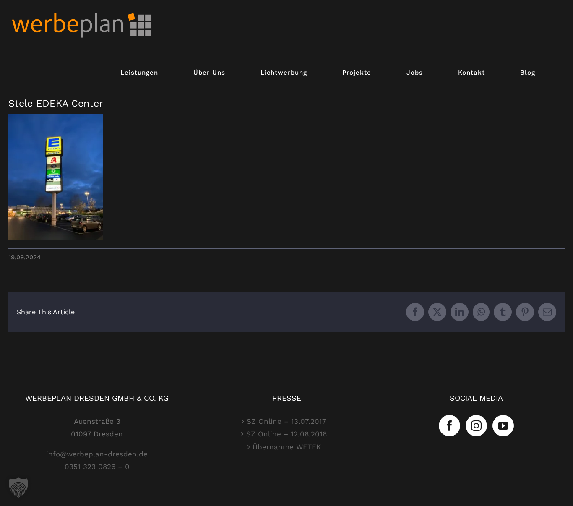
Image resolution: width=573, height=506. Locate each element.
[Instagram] (476, 425)
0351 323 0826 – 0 (97, 466)
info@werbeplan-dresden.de (97, 454)
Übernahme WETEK (287, 447)
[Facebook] (449, 425)
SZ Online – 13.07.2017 (286, 421)
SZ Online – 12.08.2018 (286, 434)
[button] (18, 487)
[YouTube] (503, 425)
